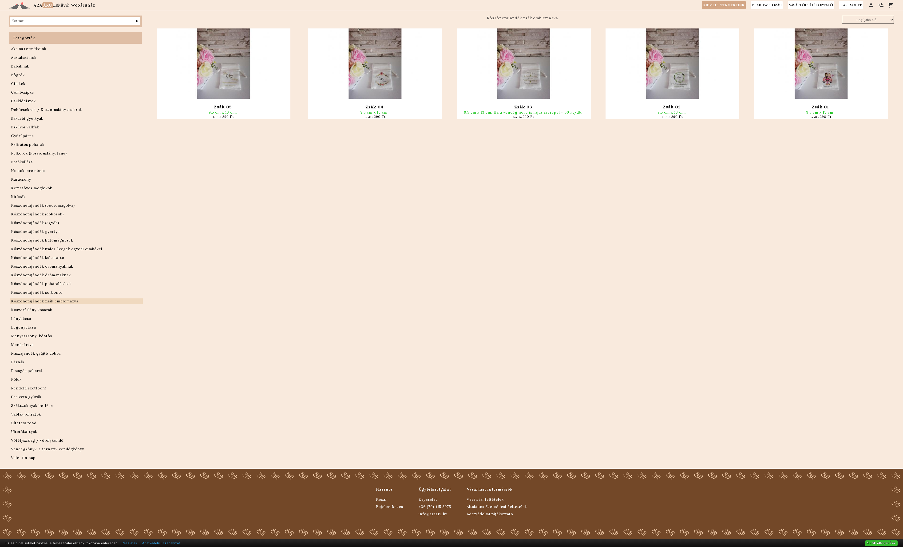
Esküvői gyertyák (27, 118)
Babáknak (20, 66)
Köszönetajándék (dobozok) (37, 214)
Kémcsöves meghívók (31, 188)
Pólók (16, 379)
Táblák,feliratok (26, 414)
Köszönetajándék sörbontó (37, 292)
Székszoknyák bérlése (32, 405)
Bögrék (18, 75)
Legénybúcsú (23, 327)
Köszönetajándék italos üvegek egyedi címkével (56, 249)
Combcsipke (22, 92)
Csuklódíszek (23, 101)
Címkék (18, 83)
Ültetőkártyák (24, 431)
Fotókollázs (22, 162)
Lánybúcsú (21, 318)
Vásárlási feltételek (485, 499)
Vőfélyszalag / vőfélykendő (37, 440)
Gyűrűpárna (22, 136)
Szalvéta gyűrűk (26, 397)
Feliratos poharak (27, 144)
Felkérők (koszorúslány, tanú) (39, 153)
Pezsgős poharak (27, 371)
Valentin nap (23, 458)
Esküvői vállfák (25, 127)
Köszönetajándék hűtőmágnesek (42, 240)
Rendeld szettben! (28, 388)
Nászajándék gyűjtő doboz (36, 353)
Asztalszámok (23, 57)
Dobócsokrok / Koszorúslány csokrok (46, 109)
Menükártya (22, 344)
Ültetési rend (23, 423)
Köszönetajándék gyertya (35, 231)
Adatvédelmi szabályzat (161, 543)
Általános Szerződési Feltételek (497, 506)
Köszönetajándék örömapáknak (41, 275)
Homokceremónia (28, 170)
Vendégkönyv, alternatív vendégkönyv (47, 449)
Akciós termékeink (28, 49)
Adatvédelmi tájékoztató (490, 514)
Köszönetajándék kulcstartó (37, 257)
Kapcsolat (428, 499)
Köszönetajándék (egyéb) (35, 223)
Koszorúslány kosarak (31, 310)
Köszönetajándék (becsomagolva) (43, 205)
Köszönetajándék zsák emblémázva (44, 301)
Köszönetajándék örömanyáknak (42, 266)
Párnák (17, 362)
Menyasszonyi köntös (31, 336)
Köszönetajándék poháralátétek (41, 283)
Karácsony (21, 179)
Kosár (381, 499)
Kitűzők (18, 196)
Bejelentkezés (389, 506)
